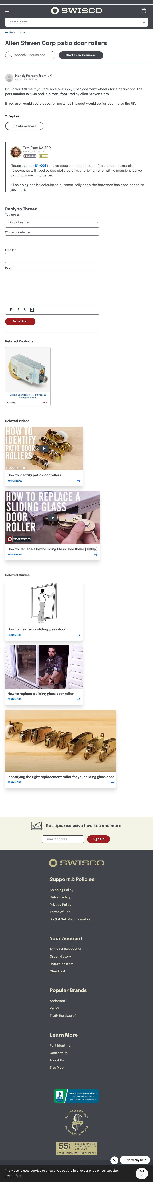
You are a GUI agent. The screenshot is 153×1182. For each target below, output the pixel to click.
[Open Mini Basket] (144, 10)
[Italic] (18, 310)
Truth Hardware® (63, 1016)
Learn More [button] (13, 1175)
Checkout (57, 971)
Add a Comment (25, 126)
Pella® (54, 1008)
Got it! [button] (142, 1173)
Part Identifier (61, 1045)
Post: (8, 267)
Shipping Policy (61, 890)
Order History (60, 956)
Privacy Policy (60, 904)
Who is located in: (18, 232)
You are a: (12, 214)
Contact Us (59, 1053)
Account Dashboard (65, 949)
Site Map (57, 1067)
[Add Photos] (32, 310)
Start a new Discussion (81, 55)
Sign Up (99, 839)
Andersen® (58, 1001)
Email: (9, 250)
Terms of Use (60, 912)
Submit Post (20, 321)
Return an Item (61, 964)
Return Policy (60, 897)
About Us (57, 1060)
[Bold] (11, 310)
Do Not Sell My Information (70, 919)
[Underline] (25, 310)
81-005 (40, 166)
